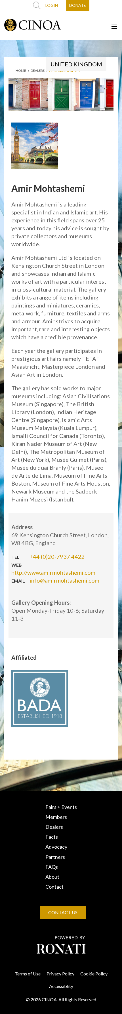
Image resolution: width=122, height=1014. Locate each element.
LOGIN (51, 5)
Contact (54, 887)
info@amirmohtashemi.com (64, 580)
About (52, 877)
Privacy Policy (60, 973)
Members (56, 817)
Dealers (54, 827)
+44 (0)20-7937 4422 (57, 556)
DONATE (77, 5)
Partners (55, 857)
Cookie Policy (94, 973)
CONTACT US (62, 912)
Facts (51, 837)
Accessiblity (61, 986)
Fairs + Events (61, 807)
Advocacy (56, 847)
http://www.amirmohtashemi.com (53, 572)
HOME (21, 70)
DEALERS (38, 70)
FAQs (51, 867)
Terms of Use (28, 973)
